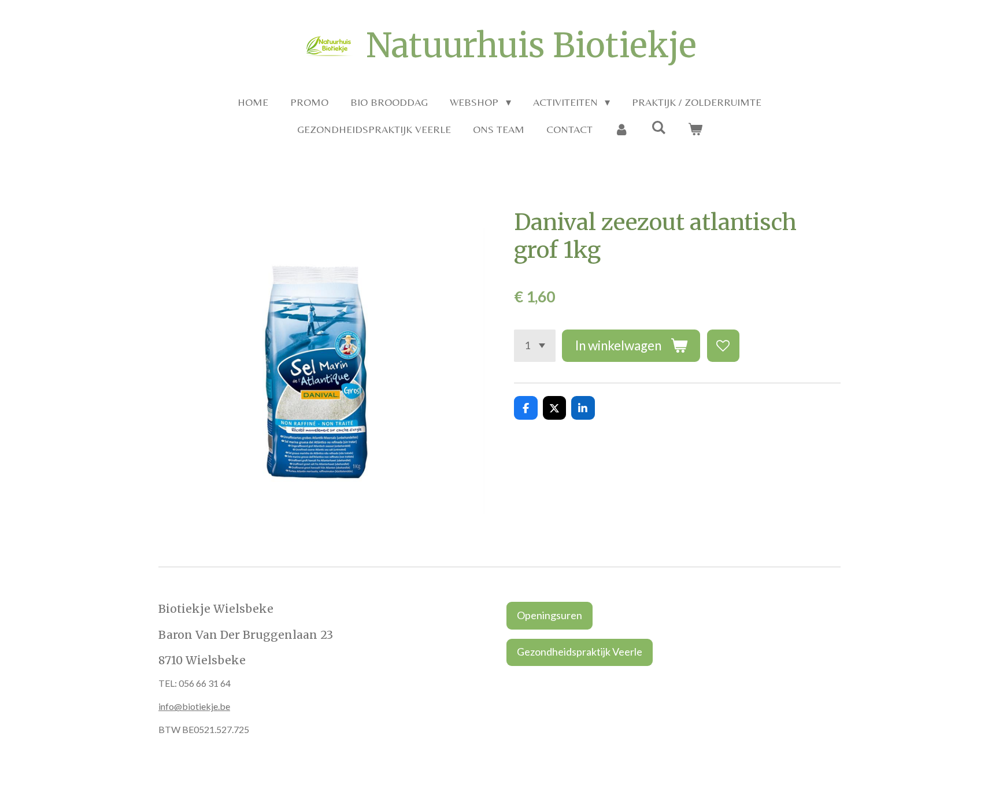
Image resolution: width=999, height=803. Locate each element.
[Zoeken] (658, 127)
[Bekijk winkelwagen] (694, 129)
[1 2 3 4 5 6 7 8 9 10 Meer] (535, 346)
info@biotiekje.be (194, 706)
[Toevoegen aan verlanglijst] (723, 346)
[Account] (621, 129)
